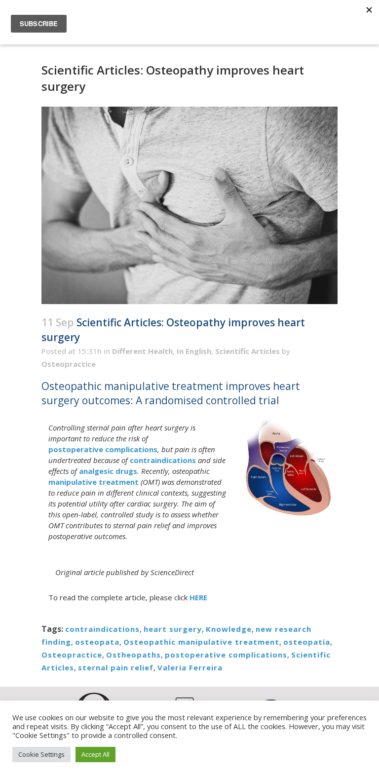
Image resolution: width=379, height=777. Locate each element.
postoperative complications (102, 449)
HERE (198, 597)
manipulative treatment (93, 482)
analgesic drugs (108, 471)
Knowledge (229, 629)
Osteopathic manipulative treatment (201, 642)
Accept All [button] (95, 754)
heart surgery (173, 629)
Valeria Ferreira (190, 667)
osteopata (97, 642)
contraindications (163, 460)
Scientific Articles (247, 351)
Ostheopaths (133, 655)
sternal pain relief (115, 667)
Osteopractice (68, 364)
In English (194, 351)
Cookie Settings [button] (41, 754)
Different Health (142, 351)
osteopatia (306, 642)
